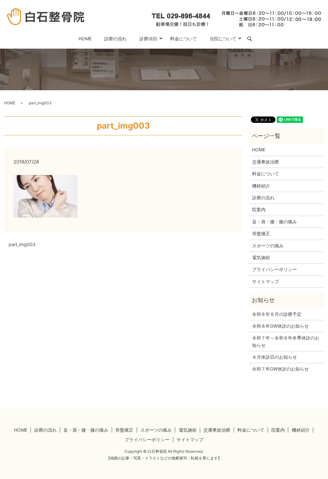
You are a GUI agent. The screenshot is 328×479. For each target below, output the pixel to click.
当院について (222, 38)
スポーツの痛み (267, 245)
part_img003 (22, 244)
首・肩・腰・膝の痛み (274, 221)
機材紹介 (261, 185)
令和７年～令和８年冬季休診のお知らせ (285, 341)
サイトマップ (265, 281)
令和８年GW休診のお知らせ (280, 326)
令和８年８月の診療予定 (276, 314)
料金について (183, 38)
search (253, 39)
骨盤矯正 (261, 233)
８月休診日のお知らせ (274, 357)
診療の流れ (115, 38)
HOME (85, 38)
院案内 (259, 209)
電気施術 (261, 257)
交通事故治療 (265, 161)
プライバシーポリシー (274, 269)
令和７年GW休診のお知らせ (280, 368)
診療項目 (148, 38)
